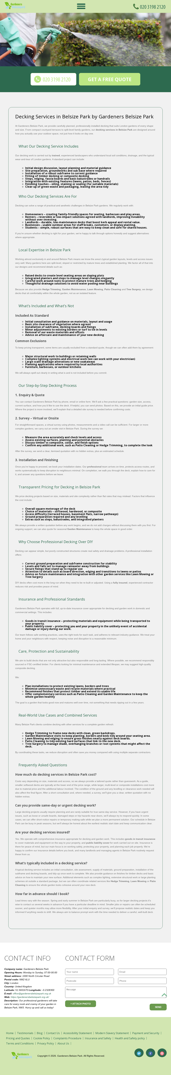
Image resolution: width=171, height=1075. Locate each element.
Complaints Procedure (67, 1038)
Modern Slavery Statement (112, 1033)
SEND (158, 1007)
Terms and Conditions (20, 1043)
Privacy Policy (45, 1043)
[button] (81, 6)
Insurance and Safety (98, 1038)
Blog (40, 1033)
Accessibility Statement (77, 1033)
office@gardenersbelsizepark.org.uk (32, 993)
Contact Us (53, 1033)
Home (10, 1033)
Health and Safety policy (130, 1038)
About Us (63, 1043)
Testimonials (25, 1033)
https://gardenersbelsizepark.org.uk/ (30, 997)
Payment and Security (145, 1033)
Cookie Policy (41, 1038)
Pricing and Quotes (18, 1038)
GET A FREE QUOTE (109, 79)
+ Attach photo (80, 1003)
